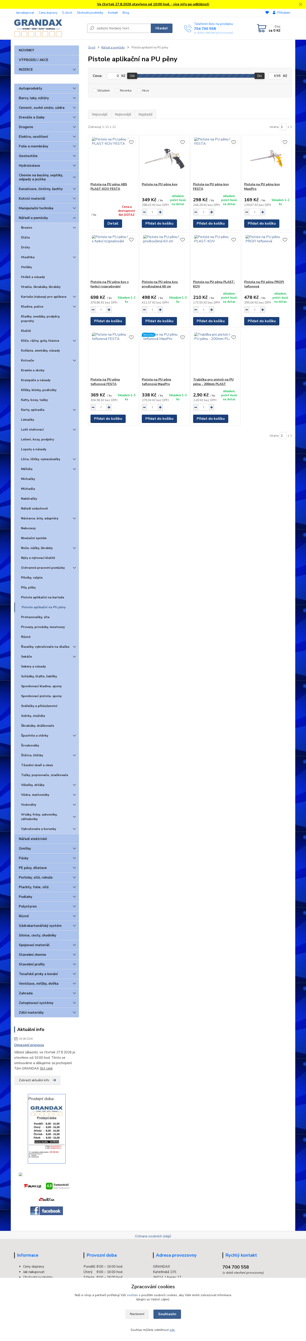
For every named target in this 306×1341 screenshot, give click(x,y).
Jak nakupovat (25, 13)
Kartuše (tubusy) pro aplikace (43, 297)
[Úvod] (49, 28)
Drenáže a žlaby (32, 117)
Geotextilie (28, 156)
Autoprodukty (30, 88)
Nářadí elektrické (33, 839)
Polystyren (28, 906)
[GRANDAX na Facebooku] (46, 1210)
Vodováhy (28, 805)
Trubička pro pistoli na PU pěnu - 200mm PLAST (213, 381)
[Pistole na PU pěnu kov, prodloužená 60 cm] (164, 256)
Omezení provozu (29, 1045)
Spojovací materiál (34, 945)
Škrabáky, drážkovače (37, 726)
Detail (113, 223)
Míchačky (28, 479)
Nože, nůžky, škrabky (37, 548)
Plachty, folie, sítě (34, 887)
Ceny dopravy (33, 1266)
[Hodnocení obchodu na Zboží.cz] (46, 1199)
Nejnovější (99, 114)
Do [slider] (259, 75)
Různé (25, 637)
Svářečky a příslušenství (39, 706)
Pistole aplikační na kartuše (42, 597)
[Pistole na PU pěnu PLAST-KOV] (215, 256)
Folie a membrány (33, 146)
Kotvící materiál (32, 198)
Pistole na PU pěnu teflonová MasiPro (156, 381)
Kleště (26, 331)
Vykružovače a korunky (38, 829)
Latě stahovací (32, 429)
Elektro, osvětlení (33, 136)
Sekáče (26, 656)
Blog (126, 13)
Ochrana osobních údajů (153, 1236)
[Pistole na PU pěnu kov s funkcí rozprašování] (113, 256)
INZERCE (26, 69)
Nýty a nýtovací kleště (38, 558)
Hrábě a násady (33, 277)
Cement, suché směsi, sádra (42, 107)
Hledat (161, 28)
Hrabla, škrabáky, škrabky (40, 287)
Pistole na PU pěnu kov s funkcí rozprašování (110, 284)
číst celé (46, 1068)
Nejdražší (145, 114)
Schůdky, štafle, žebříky (39, 676)
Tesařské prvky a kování (38, 974)
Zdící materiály (31, 1012)
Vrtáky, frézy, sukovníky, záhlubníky (39, 816)
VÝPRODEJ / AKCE (33, 60)
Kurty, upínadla (32, 410)
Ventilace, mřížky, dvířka (38, 983)
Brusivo (26, 227)
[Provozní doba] (46, 1131)
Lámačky (27, 420)
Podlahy (25, 897)
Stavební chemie (32, 954)
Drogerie (26, 127)
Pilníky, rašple (32, 577)
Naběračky (29, 499)
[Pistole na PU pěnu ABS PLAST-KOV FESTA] (113, 158)
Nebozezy (28, 528)
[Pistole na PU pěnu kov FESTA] (215, 158)
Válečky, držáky (32, 785)
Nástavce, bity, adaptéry (39, 518)
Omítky (25, 848)
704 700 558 (205, 28)
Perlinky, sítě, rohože (36, 877)
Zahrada (26, 993)
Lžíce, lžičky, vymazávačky (40, 459)
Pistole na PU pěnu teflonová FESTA (105, 381)
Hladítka (27, 257)
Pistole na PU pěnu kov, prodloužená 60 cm (160, 284)
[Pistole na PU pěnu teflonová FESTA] (113, 354)
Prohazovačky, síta (35, 617)
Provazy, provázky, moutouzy (43, 627)
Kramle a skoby (32, 370)
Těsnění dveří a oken (37, 765)
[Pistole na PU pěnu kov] (164, 158)
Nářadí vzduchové (34, 508)
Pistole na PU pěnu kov (159, 184)
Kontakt (113, 13)
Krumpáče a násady (35, 380)
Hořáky (26, 267)
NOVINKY (26, 50)
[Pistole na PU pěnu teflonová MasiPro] (164, 354)
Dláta (25, 237)
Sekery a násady (33, 666)
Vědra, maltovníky (35, 795)
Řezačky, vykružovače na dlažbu (45, 647)
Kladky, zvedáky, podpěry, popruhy (40, 318)
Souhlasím (167, 1314)
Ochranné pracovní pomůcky (43, 568)
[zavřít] (300, 4)
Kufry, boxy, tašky (34, 400)
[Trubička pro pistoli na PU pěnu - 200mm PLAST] (215, 354)
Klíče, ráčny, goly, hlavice (40, 341)
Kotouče (27, 360)
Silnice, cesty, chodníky (37, 935)
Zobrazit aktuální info (34, 1080)
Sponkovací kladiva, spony (41, 686)
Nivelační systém (34, 538)
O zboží (67, 13)
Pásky (23, 858)
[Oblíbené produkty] (267, 13)
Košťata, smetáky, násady (40, 350)
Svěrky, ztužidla (33, 716)
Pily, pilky (28, 587)
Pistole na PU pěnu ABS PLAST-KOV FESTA (109, 186)
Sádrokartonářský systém (40, 925)
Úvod (91, 48)
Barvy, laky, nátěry (34, 98)
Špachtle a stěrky (34, 735)
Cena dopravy (48, 13)
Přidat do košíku (159, 223)
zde (172, 1330)
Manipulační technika (36, 208)
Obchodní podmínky (90, 13)
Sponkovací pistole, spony (41, 696)
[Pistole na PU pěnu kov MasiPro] (266, 158)
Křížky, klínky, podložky (38, 390)
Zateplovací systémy (36, 1003)
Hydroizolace (29, 165)
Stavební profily (32, 964)
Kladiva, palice (32, 306)
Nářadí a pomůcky (33, 218)
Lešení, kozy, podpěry (37, 439)
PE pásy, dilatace (33, 868)
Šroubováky (30, 745)
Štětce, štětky (32, 755)
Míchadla (28, 489)
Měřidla (26, 469)
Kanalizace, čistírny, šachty (41, 189)
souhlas (132, 1295)
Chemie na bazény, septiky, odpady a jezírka (41, 177)
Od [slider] (132, 75)
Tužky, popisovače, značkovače (44, 775)
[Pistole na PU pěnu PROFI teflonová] (266, 256)
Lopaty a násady (33, 449)
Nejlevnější (123, 114)
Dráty (25, 247)
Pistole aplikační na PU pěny (44, 607)
